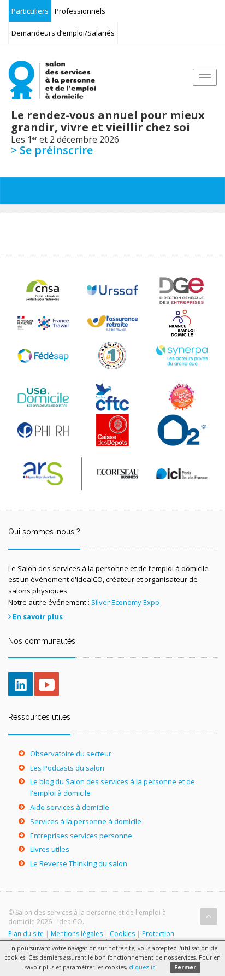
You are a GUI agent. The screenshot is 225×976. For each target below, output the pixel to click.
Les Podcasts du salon (67, 768)
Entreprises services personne (81, 835)
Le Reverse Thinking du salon (78, 863)
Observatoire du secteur (70, 754)
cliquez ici (143, 967)
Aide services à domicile (69, 807)
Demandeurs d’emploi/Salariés (63, 33)
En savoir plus (38, 616)
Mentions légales (77, 933)
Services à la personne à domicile (85, 821)
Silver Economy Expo (125, 602)
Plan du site (26, 933)
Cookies (122, 933)
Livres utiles (49, 849)
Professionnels (80, 11)
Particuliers (30, 11)
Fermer (185, 967)
